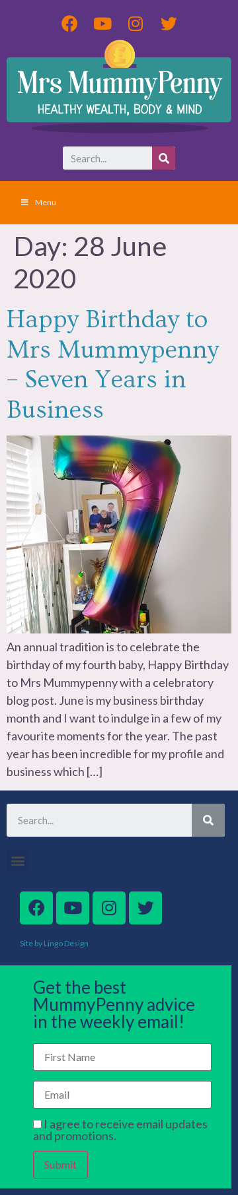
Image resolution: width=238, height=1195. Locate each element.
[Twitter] (168, 23)
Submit (60, 1164)
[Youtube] (102, 23)
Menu (45, 202)
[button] (17, 861)
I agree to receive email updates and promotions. (120, 1130)
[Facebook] (69, 23)
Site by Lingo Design (54, 943)
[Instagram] (135, 23)
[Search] (163, 158)
